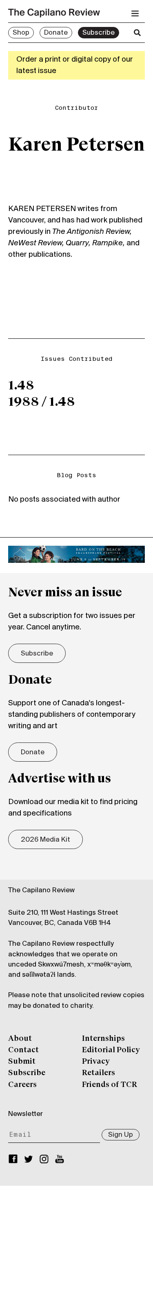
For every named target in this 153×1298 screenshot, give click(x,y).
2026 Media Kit (45, 840)
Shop (21, 33)
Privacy (96, 1062)
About (20, 1039)
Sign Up (120, 1135)
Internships (103, 1039)
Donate (56, 33)
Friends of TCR (109, 1085)
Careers (22, 1085)
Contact (23, 1050)
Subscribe (98, 33)
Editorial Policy (111, 1050)
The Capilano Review (41, 890)
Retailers (98, 1073)
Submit (21, 1062)
